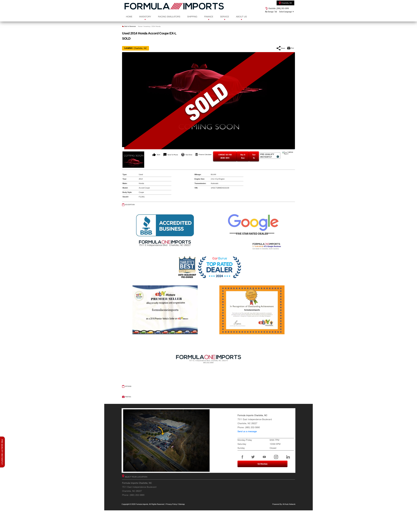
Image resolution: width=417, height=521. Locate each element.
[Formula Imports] (174, 6)
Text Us (254, 156)
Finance (208, 16)
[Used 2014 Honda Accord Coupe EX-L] (208, 100)
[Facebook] (242, 457)
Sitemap (181, 504)
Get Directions (262, 464)
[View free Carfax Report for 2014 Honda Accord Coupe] (288, 154)
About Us (241, 16)
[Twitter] (253, 457)
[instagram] (276, 457)
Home (129, 16)
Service (224, 16)
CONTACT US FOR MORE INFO (225, 156)
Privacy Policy (171, 504)
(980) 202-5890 (252, 428)
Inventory (145, 16)
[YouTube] (264, 457)
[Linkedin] (288, 457)
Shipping (192, 16)
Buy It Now (243, 156)
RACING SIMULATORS (169, 16)
